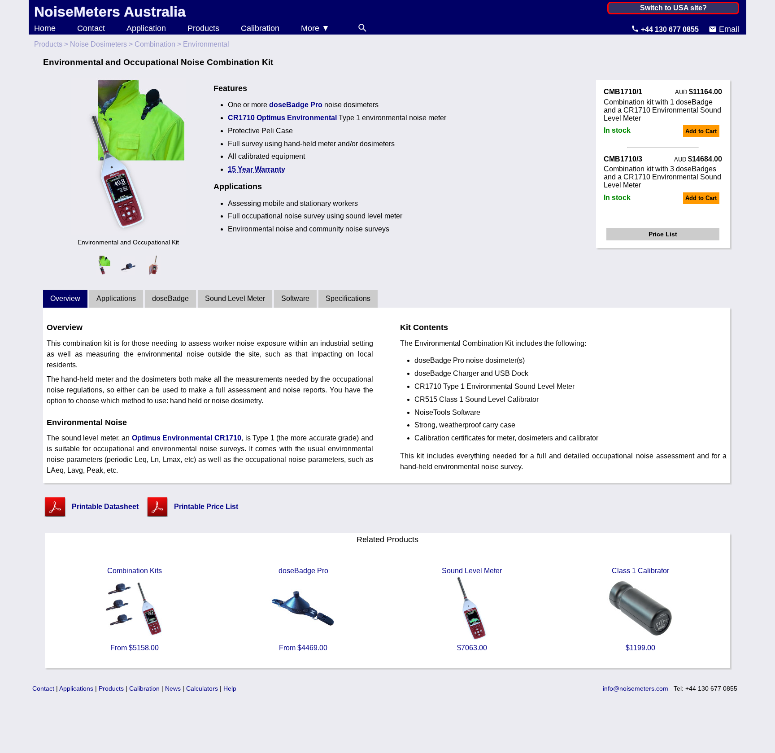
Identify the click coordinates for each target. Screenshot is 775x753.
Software (295, 298)
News (173, 688)
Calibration (260, 28)
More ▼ (315, 28)
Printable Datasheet (105, 506)
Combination (155, 44)
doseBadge (170, 298)
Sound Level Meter (235, 298)
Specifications (348, 298)
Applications (116, 298)
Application (146, 28)
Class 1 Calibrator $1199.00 (640, 609)
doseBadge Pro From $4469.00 (303, 609)
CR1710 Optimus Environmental (282, 118)
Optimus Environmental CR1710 (186, 438)
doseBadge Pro (295, 105)
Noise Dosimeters (98, 44)
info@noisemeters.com (635, 688)
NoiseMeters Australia (110, 12)
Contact (91, 28)
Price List (663, 234)
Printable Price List (206, 506)
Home (45, 28)
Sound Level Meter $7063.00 (472, 609)
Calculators (202, 688)
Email (728, 29)
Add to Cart (701, 131)
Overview (65, 298)
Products (203, 28)
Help (229, 688)
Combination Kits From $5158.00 (134, 609)
